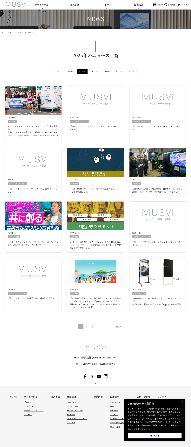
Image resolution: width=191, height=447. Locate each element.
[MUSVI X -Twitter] (92, 376)
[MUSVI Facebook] (85, 376)
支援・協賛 (115, 426)
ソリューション (42, 4)
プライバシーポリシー (167, 415)
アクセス (114, 414)
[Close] (182, 401)
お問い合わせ (143, 396)
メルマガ (71, 422)
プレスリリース (139, 293)
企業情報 (138, 4)
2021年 (131, 71)
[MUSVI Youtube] (99, 376)
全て (59, 71)
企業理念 (114, 406)
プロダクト (29, 406)
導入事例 (74, 4)
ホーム (4, 32)
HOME (13, 396)
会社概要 (114, 410)
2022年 (119, 71)
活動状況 (71, 396)
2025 (22, 32)
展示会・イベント (75, 410)
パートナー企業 (117, 422)
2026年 (70, 71)
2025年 (82, 71)
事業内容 (98, 396)
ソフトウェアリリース (79, 121)
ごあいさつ (115, 402)
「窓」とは (29, 402)
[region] (154, 420)
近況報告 (12, 121)
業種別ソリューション (33, 410)
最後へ (118, 326)
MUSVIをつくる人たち (119, 418)
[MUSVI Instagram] (106, 376)
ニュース (13, 32)
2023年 (106, 71)
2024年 (94, 71)
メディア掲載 (14, 237)
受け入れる (155, 435)
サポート (106, 4)
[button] (170, 4)
